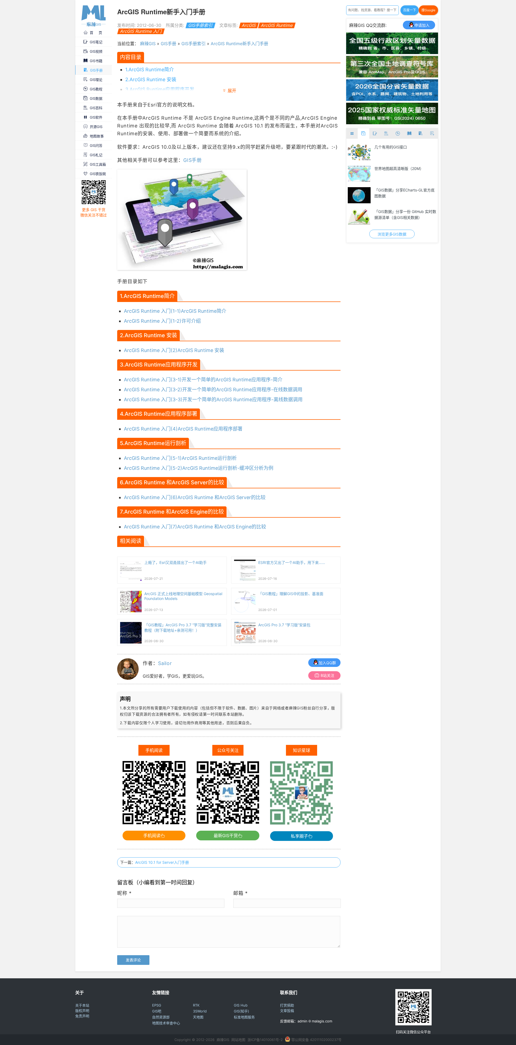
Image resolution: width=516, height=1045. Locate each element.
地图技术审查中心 (166, 1023)
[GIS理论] (432, 133)
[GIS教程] (398, 133)
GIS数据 (96, 98)
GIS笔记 (96, 42)
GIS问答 (96, 145)
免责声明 (82, 1016)
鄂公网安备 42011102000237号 (316, 1039)
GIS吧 (156, 1011)
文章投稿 (287, 1010)
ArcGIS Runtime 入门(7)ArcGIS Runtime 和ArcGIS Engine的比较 (195, 526)
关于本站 (82, 1005)
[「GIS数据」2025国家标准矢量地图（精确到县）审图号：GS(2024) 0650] (392, 122)
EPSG (156, 1005)
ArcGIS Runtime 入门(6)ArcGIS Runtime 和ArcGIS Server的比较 (195, 497)
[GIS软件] (352, 133)
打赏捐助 (287, 1005)
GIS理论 (96, 79)
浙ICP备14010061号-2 (265, 1039)
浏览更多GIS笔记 (392, 234)
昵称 (124, 893)
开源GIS (96, 127)
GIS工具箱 (98, 164)
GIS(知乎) (241, 1011)
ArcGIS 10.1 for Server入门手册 (162, 862)
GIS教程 (96, 89)
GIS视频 (96, 51)
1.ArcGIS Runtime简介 (149, 69)
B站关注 (327, 675)
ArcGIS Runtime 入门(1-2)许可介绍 (162, 321)
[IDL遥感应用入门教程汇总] (359, 174)
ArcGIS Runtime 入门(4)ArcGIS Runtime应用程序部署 (183, 429)
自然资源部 (161, 1017)
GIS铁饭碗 (98, 174)
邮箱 (240, 893)
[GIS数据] (363, 133)
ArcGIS (248, 25)
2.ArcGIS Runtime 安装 (150, 79)
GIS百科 (96, 108)
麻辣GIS (148, 43)
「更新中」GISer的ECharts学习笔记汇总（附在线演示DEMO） (404, 193)
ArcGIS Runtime (276, 25)
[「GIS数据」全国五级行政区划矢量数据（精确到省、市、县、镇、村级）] (392, 52)
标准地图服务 (244, 1017)
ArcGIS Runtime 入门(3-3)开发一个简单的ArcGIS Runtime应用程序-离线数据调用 (213, 399)
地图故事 (97, 136)
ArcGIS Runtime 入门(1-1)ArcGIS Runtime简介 (175, 311)
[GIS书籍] (409, 133)
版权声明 (82, 1010)
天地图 (198, 1017)
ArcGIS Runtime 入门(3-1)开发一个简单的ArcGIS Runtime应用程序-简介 (203, 379)
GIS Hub (241, 1005)
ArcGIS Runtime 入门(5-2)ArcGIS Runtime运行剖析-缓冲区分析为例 (198, 468)
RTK (196, 1005)
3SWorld (200, 1011)
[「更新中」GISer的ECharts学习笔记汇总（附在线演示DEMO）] (359, 195)
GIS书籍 (96, 61)
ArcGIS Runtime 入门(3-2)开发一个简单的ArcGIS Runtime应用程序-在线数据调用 (213, 389)
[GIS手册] (421, 133)
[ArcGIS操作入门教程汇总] (359, 217)
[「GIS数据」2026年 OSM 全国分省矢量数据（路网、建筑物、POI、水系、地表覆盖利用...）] (392, 99)
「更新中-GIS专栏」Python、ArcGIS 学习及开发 (404, 150)
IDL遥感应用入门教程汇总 (396, 168)
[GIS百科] (386, 133)
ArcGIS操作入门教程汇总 (395, 211)
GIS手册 (96, 70)
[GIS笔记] (375, 133)
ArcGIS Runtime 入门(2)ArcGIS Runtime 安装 (174, 350)
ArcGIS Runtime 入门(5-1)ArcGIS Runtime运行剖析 (180, 458)
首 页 (96, 32)
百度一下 (409, 10)
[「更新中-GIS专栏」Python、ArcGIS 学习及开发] (359, 152)
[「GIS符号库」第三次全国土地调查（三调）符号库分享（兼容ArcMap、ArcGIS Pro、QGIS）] (392, 76)
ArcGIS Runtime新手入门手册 (239, 43)
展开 (232, 90)
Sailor (165, 663)
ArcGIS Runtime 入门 (140, 31)
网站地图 (238, 1039)
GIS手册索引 (200, 25)
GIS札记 (96, 155)
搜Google (428, 10)
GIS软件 (96, 117)
